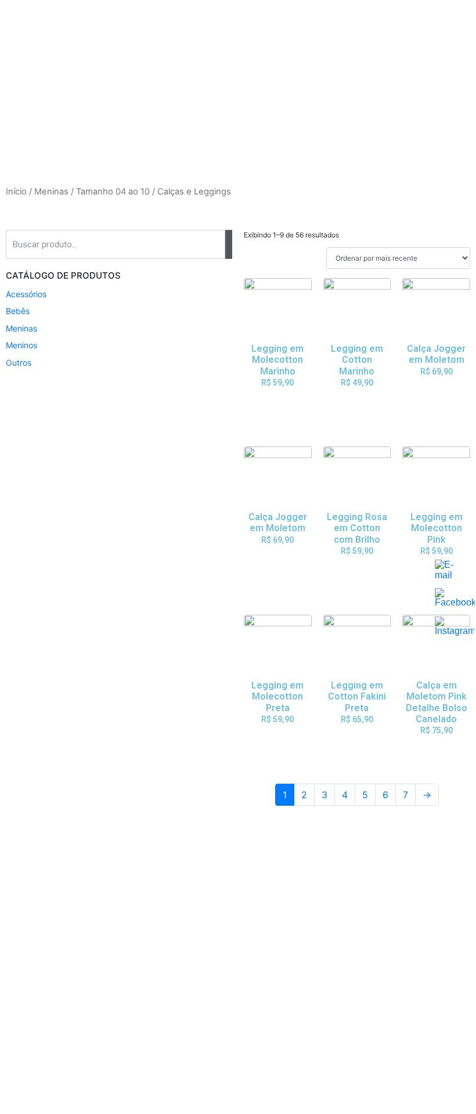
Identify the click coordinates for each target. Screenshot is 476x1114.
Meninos (21, 345)
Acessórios (26, 294)
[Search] (228, 244)
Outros (18, 362)
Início (16, 191)
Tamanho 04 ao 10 (113, 191)
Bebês (18, 311)
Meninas (51, 191)
